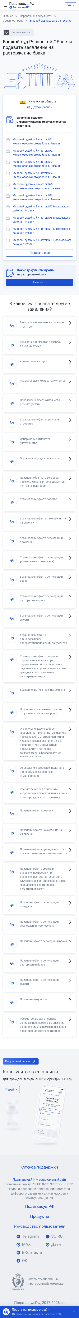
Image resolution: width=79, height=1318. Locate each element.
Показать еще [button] (40, 253)
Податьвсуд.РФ (21, 5)
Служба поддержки (39, 1167)
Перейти (11, 1089)
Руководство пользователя (39, 1226)
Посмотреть (39, 282)
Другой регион (41, 107)
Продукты (39, 1216)
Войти (70, 5)
